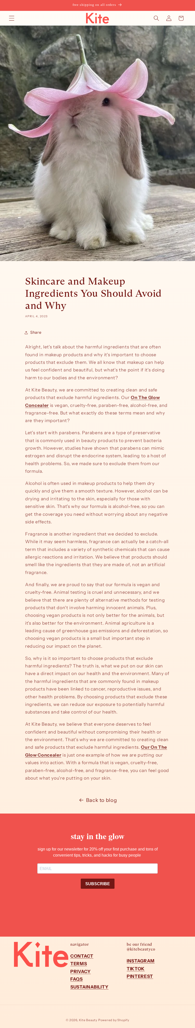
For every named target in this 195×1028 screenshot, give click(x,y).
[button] (12, 18)
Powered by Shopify (113, 1020)
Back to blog (101, 800)
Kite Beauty (88, 1020)
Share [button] (35, 332)
